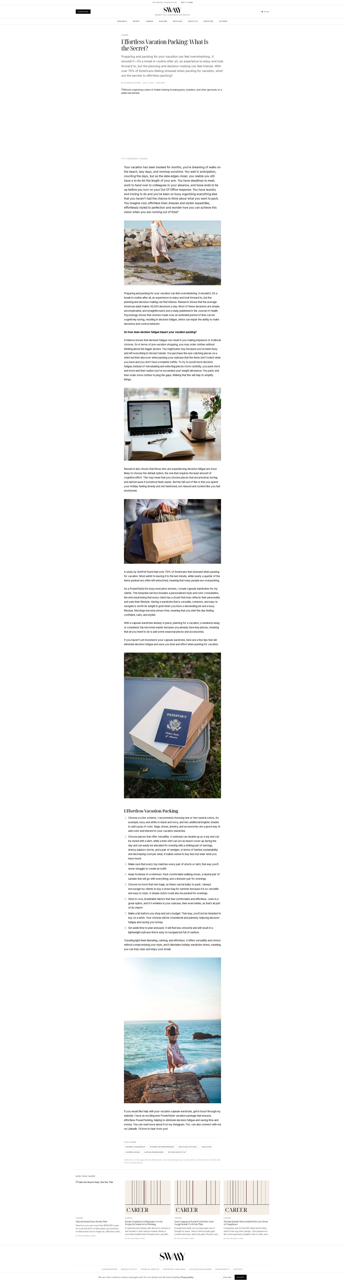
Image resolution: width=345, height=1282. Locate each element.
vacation (207, 1147)
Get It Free (187, 2)
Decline (227, 1277)
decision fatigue (188, 1147)
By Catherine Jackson (131, 83)
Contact (238, 1269)
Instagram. (179, 1124)
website (128, 1115)
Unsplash (144, 158)
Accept (240, 1277)
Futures (223, 21)
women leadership (135, 1147)
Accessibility (222, 1269)
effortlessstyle (177, 1152)
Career (149, 21)
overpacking (133, 1152)
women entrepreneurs (162, 1147)
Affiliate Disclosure (200, 1269)
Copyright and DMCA (174, 1269)
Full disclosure (136, 1163)
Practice (193, 21)
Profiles (177, 21)
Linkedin (132, 1128)
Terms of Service (150, 1269)
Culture (163, 21)
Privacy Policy (129, 1269)
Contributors (109, 1269)
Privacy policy (187, 1277)
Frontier (208, 21)
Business (122, 21)
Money (136, 21)
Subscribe (83, 12)
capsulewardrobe (154, 1152)
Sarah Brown (133, 158)
